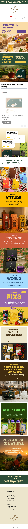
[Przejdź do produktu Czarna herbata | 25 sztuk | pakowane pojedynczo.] (14, 102)
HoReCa (9, 507)
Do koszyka (7, 122)
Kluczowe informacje (12, 506)
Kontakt (9, 504)
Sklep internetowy (12, 527)
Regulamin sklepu (11, 495)
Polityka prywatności (12, 496)
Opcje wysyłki (10, 498)
